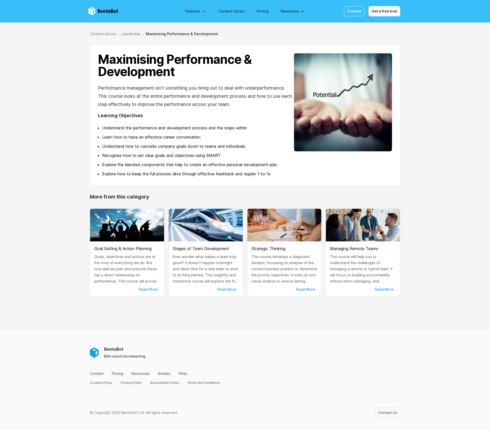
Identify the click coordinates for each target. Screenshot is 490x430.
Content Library (231, 11)
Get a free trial (384, 11)
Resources (290, 11)
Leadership (130, 34)
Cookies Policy (101, 383)
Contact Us (387, 412)
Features (192, 11)
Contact (354, 11)
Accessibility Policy (164, 383)
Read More (148, 289)
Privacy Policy (131, 383)
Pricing (262, 11)
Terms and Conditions (203, 383)
